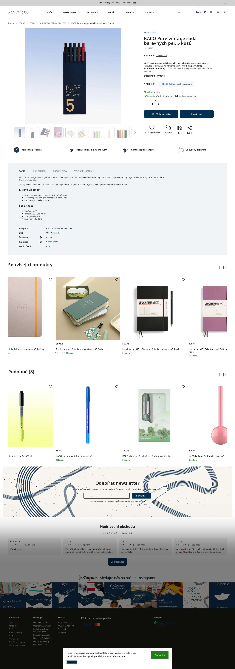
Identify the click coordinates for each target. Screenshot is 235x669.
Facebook (62, 629)
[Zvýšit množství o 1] (158, 104)
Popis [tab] (22, 171)
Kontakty (12, 625)
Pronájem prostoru (17, 642)
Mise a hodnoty (15, 632)
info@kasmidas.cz (65, 622)
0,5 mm (49, 237)
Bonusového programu (181, 84)
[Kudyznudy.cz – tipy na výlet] (189, 623)
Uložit (187, 137)
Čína (48, 246)
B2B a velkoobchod (17, 645)
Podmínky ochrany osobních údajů (41, 630)
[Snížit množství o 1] (146, 104)
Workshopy (14, 639)
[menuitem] (52, 12)
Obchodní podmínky (42, 625)
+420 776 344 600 (66, 625)
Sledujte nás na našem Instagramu (128, 577)
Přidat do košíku (163, 114)
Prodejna (13, 622)
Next (225, 267)
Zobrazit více (117, 561)
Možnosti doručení (187, 96)
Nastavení (72, 662)
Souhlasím (160, 655)
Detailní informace (154, 75)
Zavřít (188, 141)
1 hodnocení (161, 56)
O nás (11, 629)
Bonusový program (41, 635)
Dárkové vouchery (41, 641)
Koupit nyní (196, 114)
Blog (11, 635)
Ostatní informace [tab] (84, 171)
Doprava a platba (40, 622)
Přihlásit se (141, 495)
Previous (221, 267)
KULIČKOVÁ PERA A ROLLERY (59, 228)
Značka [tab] (60, 171)
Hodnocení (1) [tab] (39, 171)
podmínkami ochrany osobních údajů (130, 501)
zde (124, 656)
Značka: (150, 32)
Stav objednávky (40, 644)
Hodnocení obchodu (117, 526)
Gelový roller (52, 241)
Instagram (62, 632)
